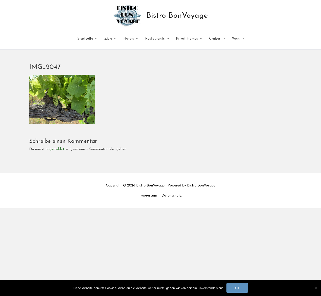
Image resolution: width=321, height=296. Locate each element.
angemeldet (55, 149)
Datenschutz (172, 195)
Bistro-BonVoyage (177, 16)
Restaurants (155, 38)
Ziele (108, 38)
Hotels (128, 38)
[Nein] (315, 288)
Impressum (148, 195)
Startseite (85, 38)
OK (237, 288)
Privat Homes (187, 38)
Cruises (215, 38)
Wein (236, 38)
